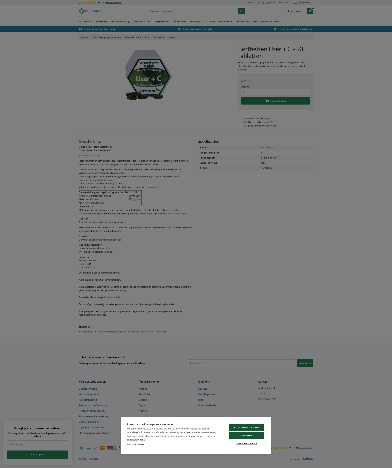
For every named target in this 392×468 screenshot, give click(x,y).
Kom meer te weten (135, 444)
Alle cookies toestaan (246, 427)
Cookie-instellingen (246, 444)
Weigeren (246, 435)
